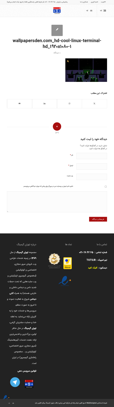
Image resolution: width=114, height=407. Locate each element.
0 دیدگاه (57, 53)
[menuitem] (102, 2)
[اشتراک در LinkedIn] (44, 103)
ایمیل (70, 165)
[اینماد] (5, 396)
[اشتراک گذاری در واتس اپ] (69, 103)
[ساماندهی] (54, 260)
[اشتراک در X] (94, 103)
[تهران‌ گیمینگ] (57, 10)
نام (71, 155)
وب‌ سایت (70, 176)
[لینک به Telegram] (87, 10)
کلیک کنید (92, 268)
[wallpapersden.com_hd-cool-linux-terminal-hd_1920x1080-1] (57, 30)
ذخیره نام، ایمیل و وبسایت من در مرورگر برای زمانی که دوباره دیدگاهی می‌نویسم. (48, 186)
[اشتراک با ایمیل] (19, 103)
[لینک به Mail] (91, 10)
